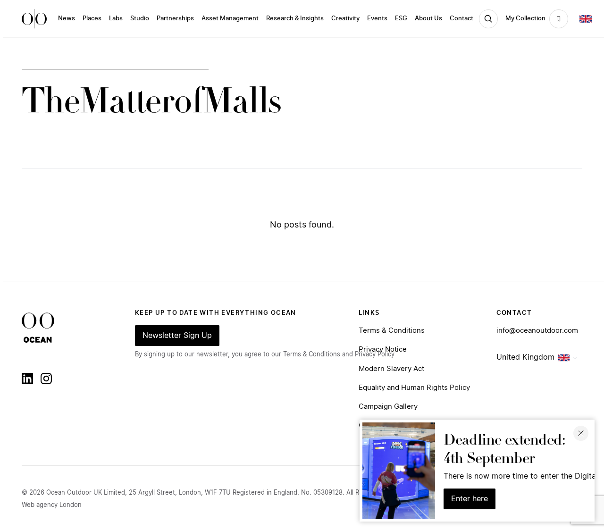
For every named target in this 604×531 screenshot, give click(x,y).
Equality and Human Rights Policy (414, 387)
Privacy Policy (374, 355)
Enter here (469, 499)
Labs (116, 19)
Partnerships (175, 19)
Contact (461, 19)
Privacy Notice (383, 349)
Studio (139, 19)
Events (377, 19)
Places (92, 19)
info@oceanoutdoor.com (537, 330)
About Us (428, 19)
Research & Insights (295, 19)
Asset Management (230, 19)
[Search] (488, 18)
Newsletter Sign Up (177, 335)
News (66, 19)
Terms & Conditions (392, 330)
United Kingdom (525, 357)
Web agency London (52, 505)
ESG (401, 19)
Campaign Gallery (388, 406)
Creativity (345, 19)
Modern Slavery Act (391, 368)
